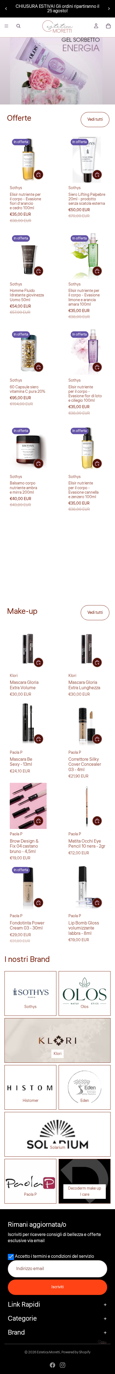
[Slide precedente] (6, 9)
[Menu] (6, 26)
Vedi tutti (95, 119)
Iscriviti (57, 1287)
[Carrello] (108, 26)
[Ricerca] (18, 26)
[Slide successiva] (109, 9)
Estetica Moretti (48, 1352)
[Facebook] (52, 1365)
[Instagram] (62, 1365)
